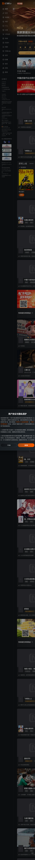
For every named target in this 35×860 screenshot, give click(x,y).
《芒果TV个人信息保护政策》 (22, 422)
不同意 (9, 445)
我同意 (26, 445)
